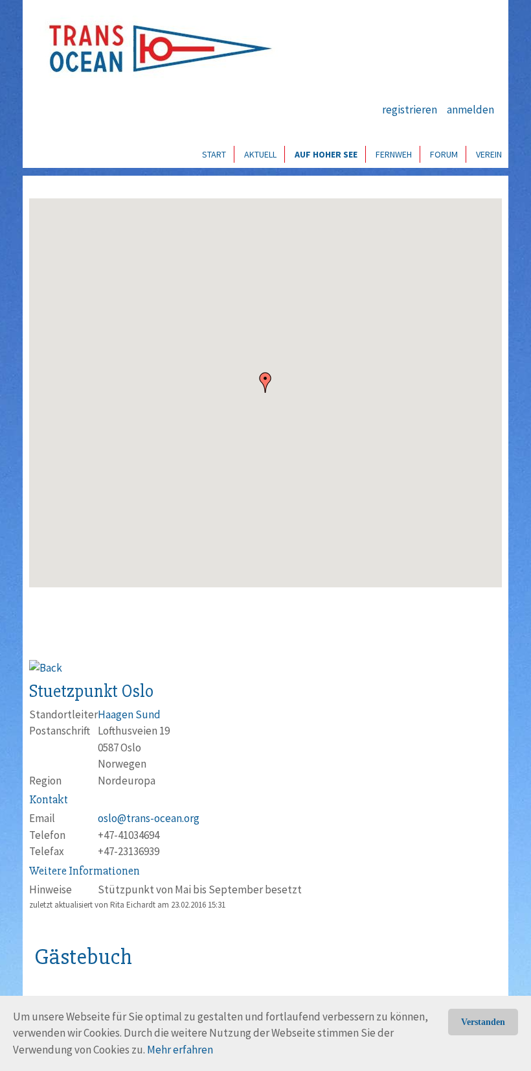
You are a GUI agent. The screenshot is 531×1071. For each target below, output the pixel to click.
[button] (265, 382)
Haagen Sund (129, 714)
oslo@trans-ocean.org (148, 818)
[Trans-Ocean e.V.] (156, 48)
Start (214, 154)
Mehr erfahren (180, 1049)
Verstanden (483, 1022)
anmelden (470, 109)
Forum (444, 154)
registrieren (409, 109)
